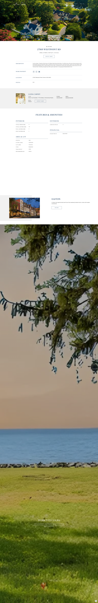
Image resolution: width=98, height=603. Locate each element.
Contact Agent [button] (49, 56)
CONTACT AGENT (40, 101)
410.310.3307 (59, 97)
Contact (49, 531)
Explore (57, 207)
